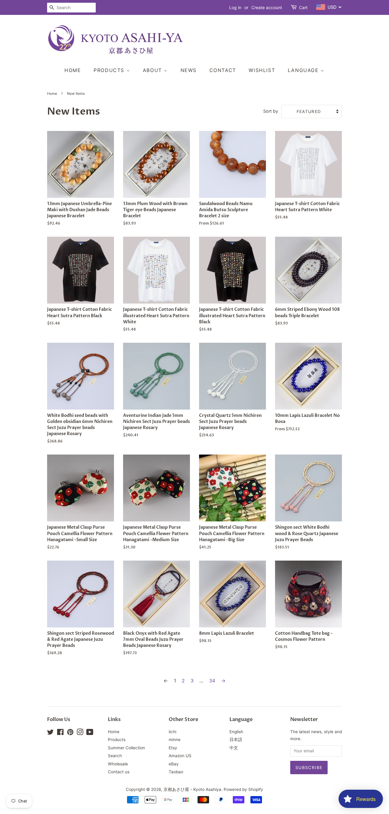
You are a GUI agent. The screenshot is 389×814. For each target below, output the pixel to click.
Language (304, 70)
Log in (235, 7)
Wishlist (262, 70)
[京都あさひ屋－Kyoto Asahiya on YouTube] (89, 733)
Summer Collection (126, 747)
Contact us (118, 771)
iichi (172, 731)
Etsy (173, 747)
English (236, 731)
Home (72, 70)
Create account (266, 7)
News (189, 70)
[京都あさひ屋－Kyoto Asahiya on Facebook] (60, 733)
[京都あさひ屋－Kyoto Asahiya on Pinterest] (70, 733)
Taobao (176, 771)
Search (115, 755)
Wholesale (118, 763)
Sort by (270, 111)
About (153, 70)
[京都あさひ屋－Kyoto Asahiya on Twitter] (50, 733)
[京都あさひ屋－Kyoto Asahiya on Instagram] (80, 733)
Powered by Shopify (243, 789)
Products (110, 70)
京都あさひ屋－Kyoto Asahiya (192, 789)
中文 (233, 747)
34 (212, 681)
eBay (174, 763)
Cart (303, 7)
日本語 (235, 739)
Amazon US (180, 755)
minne (175, 739)
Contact (222, 70)
